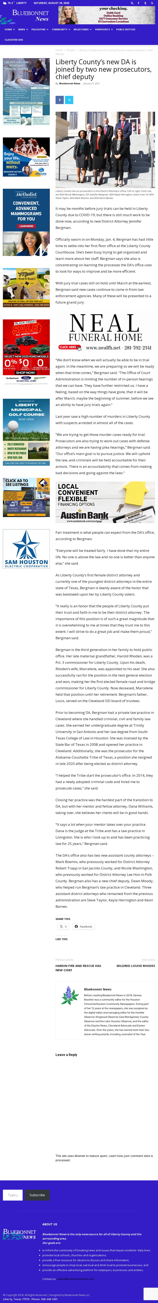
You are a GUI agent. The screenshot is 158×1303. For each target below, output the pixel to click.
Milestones (81, 29)
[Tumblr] (145, 3)
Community (59, 29)
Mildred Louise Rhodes (136, 966)
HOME (8, 29)
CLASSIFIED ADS (14, 39)
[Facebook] (138, 3)
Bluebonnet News (69, 83)
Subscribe (37, 1195)
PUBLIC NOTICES (125, 29)
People (71, 50)
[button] (132, 3)
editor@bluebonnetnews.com (75, 1279)
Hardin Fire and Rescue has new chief (78, 968)
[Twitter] (152, 3)
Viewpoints (102, 29)
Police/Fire (38, 29)
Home (59, 50)
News (21, 29)
